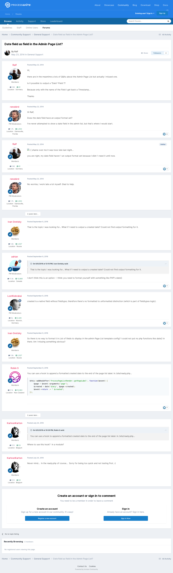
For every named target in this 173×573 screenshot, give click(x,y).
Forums (19, 14)
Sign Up (162, 13)
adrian (14, 256)
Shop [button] (156, 5)
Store (43, 21)
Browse (8, 21)
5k (12, 318)
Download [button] (145, 5)
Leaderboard (56, 21)
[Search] (168, 21)
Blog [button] (135, 5)
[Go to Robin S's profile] (15, 377)
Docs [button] (165, 5)
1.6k (12, 244)
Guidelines (7, 27)
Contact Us (82, 566)
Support (32, 21)
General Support (35, 54)
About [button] (97, 5)
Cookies (92, 566)
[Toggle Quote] (31, 264)
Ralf (16, 51)
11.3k (11, 279)
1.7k (11, 129)
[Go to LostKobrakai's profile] (15, 305)
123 (13, 445)
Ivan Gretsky (14, 221)
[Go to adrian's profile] (15, 265)
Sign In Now (125, 518)
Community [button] (123, 5)
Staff (19, 27)
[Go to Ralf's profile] (7, 53)
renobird (14, 106)
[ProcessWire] (17, 5)
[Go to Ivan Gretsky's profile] (15, 230)
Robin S (15, 368)
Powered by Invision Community (86, 569)
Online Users (32, 27)
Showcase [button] (109, 5)
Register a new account (47, 518)
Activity (19, 21)
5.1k (11, 390)
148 (13, 87)
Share (145, 53)
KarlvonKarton (14, 423)
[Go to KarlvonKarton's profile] (15, 432)
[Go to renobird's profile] (15, 115)
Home (7, 14)
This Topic (158, 21)
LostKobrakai (14, 296)
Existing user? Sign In (144, 13)
